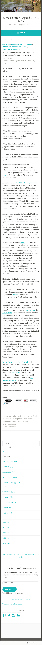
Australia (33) (7, 467)
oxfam (30, 419)
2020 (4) (5, 538)
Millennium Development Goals (14, 419)
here (4, 175)
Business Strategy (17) (11, 482)
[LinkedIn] (19, 615)
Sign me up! (9, 589)
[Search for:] (21, 443)
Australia (6, 44)
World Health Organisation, (26, 183)
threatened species (9, 421)
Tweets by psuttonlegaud (12, 604)
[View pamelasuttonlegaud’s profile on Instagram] (14, 615)
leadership (6, 47)
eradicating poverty (24, 416)
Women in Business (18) (11, 477)
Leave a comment (9, 426)
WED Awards (16, 372)
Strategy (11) (7, 497)
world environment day (11, 49)
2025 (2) (5, 527)
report (22, 243)
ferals (35, 416)
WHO (20, 421)
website (16, 295)
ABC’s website (30, 310)
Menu (22, 33)
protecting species (19, 47)
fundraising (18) (8, 472)
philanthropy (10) (9, 502)
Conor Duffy (7, 313)
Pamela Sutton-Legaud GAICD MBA (21, 19)
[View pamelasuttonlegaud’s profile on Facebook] (4, 615)
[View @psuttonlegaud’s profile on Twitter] (9, 615)
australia (12, 416)
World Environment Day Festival (15, 362)
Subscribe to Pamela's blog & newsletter (21, 568)
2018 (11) (5, 543)
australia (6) (7, 513)
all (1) (4, 452)
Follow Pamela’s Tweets (21, 600)
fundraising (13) (8, 492)
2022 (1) (5, 533)
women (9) (6, 508)
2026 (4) (5, 522)
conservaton (16, 44)
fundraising (27, 44)
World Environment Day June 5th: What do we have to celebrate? (18, 54)
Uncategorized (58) (9, 461)
